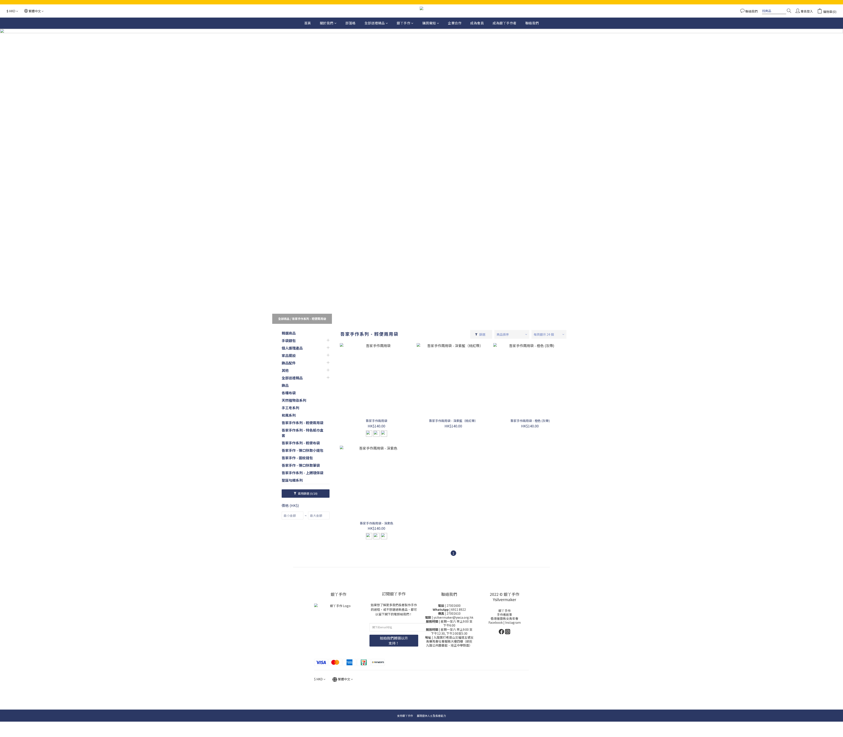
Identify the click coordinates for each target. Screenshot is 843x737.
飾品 (285, 385)
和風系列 (289, 415)
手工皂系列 (290, 407)
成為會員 (477, 23)
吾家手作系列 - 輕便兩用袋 (309, 319)
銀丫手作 (403, 23)
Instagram (513, 622)
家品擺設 (289, 355)
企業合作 (454, 23)
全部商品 (284, 319)
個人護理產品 (292, 348)
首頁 (307, 23)
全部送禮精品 (374, 23)
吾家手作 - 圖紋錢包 (297, 457)
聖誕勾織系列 (292, 480)
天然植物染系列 (294, 400)
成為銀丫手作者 (505, 23)
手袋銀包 (289, 340)
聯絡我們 (532, 23)
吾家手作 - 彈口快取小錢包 (302, 450)
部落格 (350, 23)
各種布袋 (289, 392)
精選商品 (289, 333)
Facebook (495, 622)
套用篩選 (307, 493)
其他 (285, 370)
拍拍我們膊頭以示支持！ (394, 640)
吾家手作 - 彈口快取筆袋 (301, 465)
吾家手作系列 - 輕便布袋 (301, 442)
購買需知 (429, 23)
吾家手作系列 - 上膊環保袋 (302, 472)
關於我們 (326, 23)
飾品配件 (289, 363)
